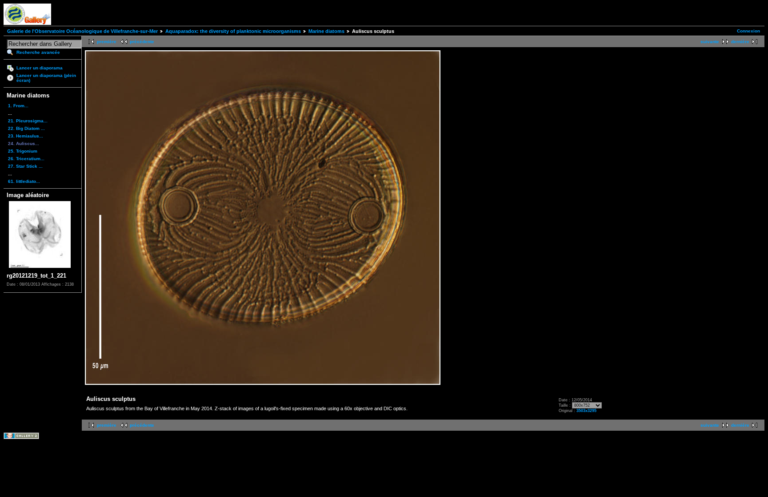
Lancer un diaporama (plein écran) (46, 78)
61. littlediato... (24, 181)
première (106, 41)
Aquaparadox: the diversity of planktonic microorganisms (233, 31)
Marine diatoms (326, 31)
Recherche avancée (38, 52)
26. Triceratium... (26, 158)
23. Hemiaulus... (25, 135)
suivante (709, 41)
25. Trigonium (22, 151)
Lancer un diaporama (39, 67)
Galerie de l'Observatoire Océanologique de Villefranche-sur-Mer (82, 31)
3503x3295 (586, 410)
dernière (740, 41)
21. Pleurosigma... (28, 120)
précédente (142, 41)
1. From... (18, 105)
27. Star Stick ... (25, 166)
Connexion (748, 30)
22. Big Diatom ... (26, 128)
